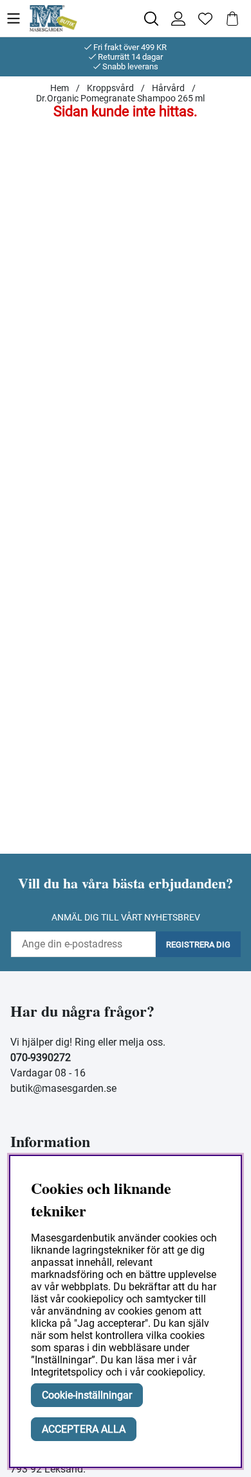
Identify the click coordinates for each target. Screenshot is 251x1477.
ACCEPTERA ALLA (84, 1429)
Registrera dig (198, 944)
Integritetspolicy (67, 1372)
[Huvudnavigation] (17, 18)
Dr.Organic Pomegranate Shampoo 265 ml (120, 98)
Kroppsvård (110, 88)
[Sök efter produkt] (151, 18)
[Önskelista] (205, 19)
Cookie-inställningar (87, 1395)
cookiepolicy (175, 1372)
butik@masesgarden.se (63, 1088)
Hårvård (168, 88)
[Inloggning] (178, 19)
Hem (59, 88)
